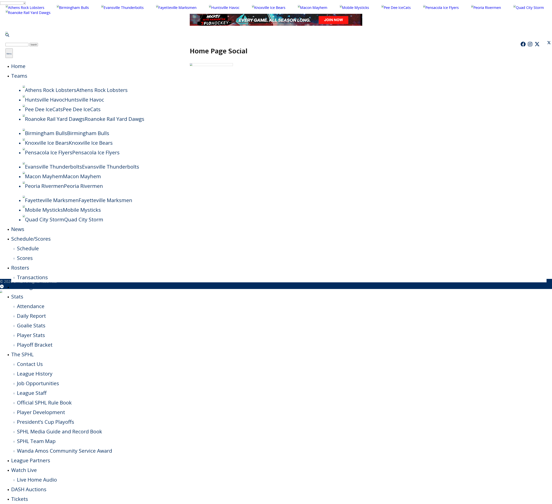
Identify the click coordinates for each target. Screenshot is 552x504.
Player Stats (31, 335)
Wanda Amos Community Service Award (64, 450)
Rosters (20, 267)
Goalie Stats (31, 325)
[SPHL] (6, 35)
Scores (25, 257)
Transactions (32, 277)
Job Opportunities (38, 383)
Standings (23, 286)
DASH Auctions (28, 489)
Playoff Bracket (34, 344)
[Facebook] (523, 44)
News (17, 229)
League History (34, 373)
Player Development (41, 412)
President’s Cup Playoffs (45, 421)
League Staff (32, 392)
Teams (19, 75)
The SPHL (22, 354)
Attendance (30, 306)
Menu (9, 53)
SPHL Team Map (36, 441)
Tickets (19, 498)
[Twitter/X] (537, 44)
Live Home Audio (37, 479)
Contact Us (30, 363)
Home (18, 66)
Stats (17, 296)
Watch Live (24, 469)
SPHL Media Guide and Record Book (59, 431)
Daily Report (31, 315)
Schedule (28, 248)
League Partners (30, 460)
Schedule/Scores (31, 238)
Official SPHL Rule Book (44, 402)
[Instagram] (530, 44)
